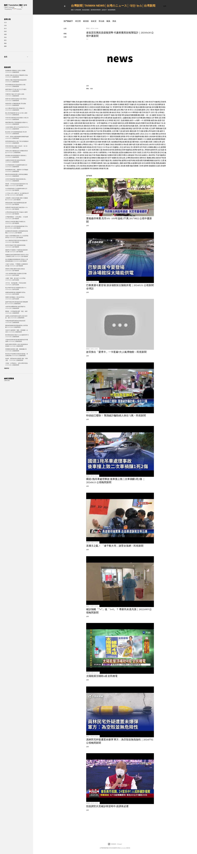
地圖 (112, 115)
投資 (156, 104)
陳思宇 (127, 104)
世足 (136, 102)
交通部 (119, 155)
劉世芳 (134, 118)
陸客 (150, 142)
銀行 (91, 136)
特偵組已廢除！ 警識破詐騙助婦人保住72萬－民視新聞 (116, 415)
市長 (77, 158)
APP (72, 134)
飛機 (104, 110)
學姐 (119, 160)
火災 (150, 128)
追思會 (121, 152)
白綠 (110, 104)
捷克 (159, 166)
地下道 (96, 131)
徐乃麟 (115, 139)
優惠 (131, 131)
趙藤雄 (125, 118)
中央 (162, 123)
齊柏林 (147, 150)
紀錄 (155, 160)
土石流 (135, 110)
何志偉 (139, 104)
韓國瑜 (85, 102)
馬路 (146, 128)
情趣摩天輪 (90, 115)
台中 (70, 112)
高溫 (124, 126)
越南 (81, 102)
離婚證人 (116, 163)
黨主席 (89, 126)
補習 (94, 120)
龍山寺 (68, 134)
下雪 (95, 144)
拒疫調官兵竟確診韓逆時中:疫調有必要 (107, 806)
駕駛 (142, 131)
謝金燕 (138, 123)
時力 (97, 152)
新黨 (116, 144)
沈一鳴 (66, 166)
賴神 (93, 160)
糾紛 (72, 131)
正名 (146, 134)
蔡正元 (87, 107)
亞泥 (163, 120)
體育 (5, 40)
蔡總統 (80, 147)
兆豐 (145, 120)
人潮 (140, 126)
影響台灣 (147, 131)
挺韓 (139, 163)
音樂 (97, 150)
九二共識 (105, 104)
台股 (88, 128)
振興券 (146, 166)
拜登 (91, 168)
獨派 (84, 123)
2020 (129, 112)
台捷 (82, 168)
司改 (68, 118)
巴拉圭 (99, 147)
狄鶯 (137, 160)
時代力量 (104, 118)
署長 (88, 136)
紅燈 (162, 136)
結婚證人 (145, 155)
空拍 (136, 155)
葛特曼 (99, 104)
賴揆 (84, 147)
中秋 (76, 118)
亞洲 (104, 128)
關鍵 (102, 155)
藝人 (74, 158)
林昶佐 (136, 158)
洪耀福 (129, 107)
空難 (68, 142)
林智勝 (104, 142)
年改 (97, 112)
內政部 (153, 131)
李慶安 (85, 118)
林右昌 (80, 126)
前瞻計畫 (74, 147)
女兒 (106, 120)
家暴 (102, 120)
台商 (101, 126)
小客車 (151, 110)
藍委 (159, 120)
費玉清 (110, 139)
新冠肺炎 (89, 166)
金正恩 (82, 142)
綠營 (137, 134)
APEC (78, 142)
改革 (125, 147)
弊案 (148, 120)
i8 (71, 139)
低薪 (162, 150)
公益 (107, 163)
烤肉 (102, 139)
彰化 (123, 123)
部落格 (103, 107)
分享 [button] (65, 28)
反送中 (97, 160)
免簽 (90, 155)
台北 (158, 147)
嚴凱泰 (71, 104)
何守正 (103, 144)
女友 (97, 126)
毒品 (137, 107)
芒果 (143, 112)
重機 (130, 123)
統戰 (141, 160)
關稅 (74, 102)
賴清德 (86, 21)
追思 (124, 131)
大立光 (66, 158)
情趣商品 (162, 155)
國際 (70, 158)
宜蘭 (84, 158)
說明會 (122, 136)
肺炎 (114, 21)
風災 (115, 120)
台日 (70, 155)
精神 (153, 136)
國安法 (120, 144)
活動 (111, 163)
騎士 (106, 152)
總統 (155, 147)
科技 (101, 128)
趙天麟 (132, 142)
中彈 (111, 102)
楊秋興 (99, 163)
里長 (93, 112)
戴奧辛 (134, 139)
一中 (141, 120)
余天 (111, 147)
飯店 (106, 155)
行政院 (138, 152)
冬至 (143, 163)
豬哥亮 (154, 150)
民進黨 (74, 107)
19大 (144, 139)
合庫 (159, 142)
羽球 (104, 134)
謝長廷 (82, 155)
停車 (101, 131)
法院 (72, 118)
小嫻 (98, 144)
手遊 (157, 155)
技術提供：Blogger (116, 844)
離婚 (107, 144)
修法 (72, 128)
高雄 (104, 150)
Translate (19, 9)
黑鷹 (157, 163)
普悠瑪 (163, 102)
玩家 (134, 128)
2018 (103, 147)
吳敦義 (88, 147)
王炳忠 (111, 144)
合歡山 (90, 144)
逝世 (127, 131)
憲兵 (117, 126)
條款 (143, 136)
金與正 (117, 166)
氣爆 (161, 128)
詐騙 (132, 102)
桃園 (141, 107)
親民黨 (109, 118)
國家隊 (86, 168)
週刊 (68, 120)
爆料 (72, 120)
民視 (113, 150)
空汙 (138, 131)
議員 (86, 112)
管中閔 (124, 107)
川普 (155, 112)
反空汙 (90, 104)
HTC (108, 136)
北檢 (101, 112)
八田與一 (79, 152)
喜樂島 (85, 104)
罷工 (143, 102)
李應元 (124, 155)
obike (76, 150)
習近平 (147, 112)
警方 (95, 136)
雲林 (161, 110)
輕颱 (118, 134)
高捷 (79, 150)
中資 (72, 163)
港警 (141, 158)
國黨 (72, 126)
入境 (113, 131)
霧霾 (79, 144)
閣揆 (95, 134)
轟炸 (114, 102)
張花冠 (159, 115)
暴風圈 (113, 134)
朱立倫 (163, 152)
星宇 (109, 158)
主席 (152, 112)
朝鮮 (99, 142)
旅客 (134, 131)
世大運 (133, 147)
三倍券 (140, 166)
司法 (148, 152)
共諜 (139, 155)
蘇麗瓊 (69, 144)
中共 (88, 163)
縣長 (81, 158)
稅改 (88, 134)
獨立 (163, 112)
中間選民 (93, 163)
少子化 (109, 123)
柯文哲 (78, 21)
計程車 (80, 118)
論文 (86, 160)
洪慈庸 (68, 128)
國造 (139, 115)
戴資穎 (99, 134)
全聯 (159, 126)
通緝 (122, 102)
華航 (81, 163)
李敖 (119, 107)
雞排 (146, 136)
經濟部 (135, 150)
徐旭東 (79, 123)
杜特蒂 (87, 139)
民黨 (76, 126)
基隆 (85, 126)
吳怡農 (123, 166)
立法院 (144, 152)
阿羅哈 (108, 134)
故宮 (89, 150)
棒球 (137, 147)
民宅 (131, 110)
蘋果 (136, 126)
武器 (116, 115)
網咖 (95, 139)
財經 (5, 31)
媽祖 (134, 160)
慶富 (147, 142)
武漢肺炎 (72, 166)
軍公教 (80, 136)
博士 (111, 160)
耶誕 (65, 144)
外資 (133, 107)
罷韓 (136, 163)
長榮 (102, 160)
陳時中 (95, 166)
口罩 (77, 166)
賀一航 (148, 104)
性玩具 (95, 142)
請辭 (130, 144)
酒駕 (107, 110)
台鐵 (81, 134)
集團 (129, 102)
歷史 (153, 155)
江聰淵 (155, 142)
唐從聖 (120, 139)
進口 (79, 120)
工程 (122, 112)
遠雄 (153, 139)
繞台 (128, 147)
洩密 (104, 112)
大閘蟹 (129, 139)
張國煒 (114, 158)
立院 (67, 126)
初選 (162, 144)
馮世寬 (73, 142)
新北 (159, 152)
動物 (143, 104)
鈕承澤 (66, 104)
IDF (68, 123)
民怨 (118, 112)
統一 (95, 123)
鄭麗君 (162, 139)
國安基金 (91, 102)
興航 (122, 110)
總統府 (116, 142)
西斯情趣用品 (115, 128)
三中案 (74, 144)
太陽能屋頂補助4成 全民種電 (101, 676)
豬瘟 (139, 102)
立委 (162, 160)
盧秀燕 (124, 160)
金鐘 (125, 139)
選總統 (149, 158)
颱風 (108, 21)
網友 (95, 110)
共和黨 (100, 168)
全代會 (131, 136)
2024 (150, 134)
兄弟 (108, 142)
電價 (144, 160)
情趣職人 (116, 147)
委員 (155, 152)
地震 (134, 144)
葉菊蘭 (66, 115)
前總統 (150, 147)
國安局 (112, 136)
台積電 (92, 128)
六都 (104, 163)
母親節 (83, 115)
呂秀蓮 (76, 160)
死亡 (118, 120)
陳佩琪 (140, 139)
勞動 (129, 163)
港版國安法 (153, 166)
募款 (164, 107)
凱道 (120, 150)
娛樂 (5, 34)
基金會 (66, 110)
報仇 (74, 152)
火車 (93, 152)
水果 (90, 112)
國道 (133, 123)
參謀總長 (162, 163)
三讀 (120, 131)
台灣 (159, 112)
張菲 (106, 139)
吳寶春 (76, 104)
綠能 (127, 128)
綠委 (152, 120)
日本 (77, 155)
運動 (99, 158)
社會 (65, 37)
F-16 (134, 120)
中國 (139, 112)
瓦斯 (164, 128)
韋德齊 (163, 166)
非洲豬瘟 (121, 104)
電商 (150, 126)
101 (86, 150)
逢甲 (153, 128)
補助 (119, 123)
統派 (87, 123)
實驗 (100, 102)
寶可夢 (138, 128)
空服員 (106, 160)
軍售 (123, 115)
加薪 (84, 136)
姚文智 (90, 118)
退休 (90, 120)
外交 (121, 147)
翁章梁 (157, 144)
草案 (117, 131)
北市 (153, 118)
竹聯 (91, 139)
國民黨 (160, 104)
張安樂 (158, 136)
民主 (159, 160)
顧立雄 (68, 150)
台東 (120, 126)
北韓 (87, 142)
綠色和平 (107, 115)
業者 (77, 110)
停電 (127, 136)
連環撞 (101, 152)
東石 (89, 160)
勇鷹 (127, 166)
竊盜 (130, 128)
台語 (159, 150)
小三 (65, 120)
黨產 (70, 107)
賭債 (76, 131)
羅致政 (73, 115)
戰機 (132, 115)
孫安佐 (92, 107)
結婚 (68, 131)
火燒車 (87, 131)
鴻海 (84, 128)
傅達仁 (137, 142)
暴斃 (107, 102)
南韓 (125, 163)
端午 (102, 115)
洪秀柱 (66, 155)
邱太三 (90, 110)
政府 (131, 120)
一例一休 (148, 115)
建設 (130, 118)
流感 (122, 120)
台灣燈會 (84, 144)
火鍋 (112, 142)
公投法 (141, 134)
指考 (72, 150)
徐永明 (142, 142)
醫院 (121, 163)
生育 (98, 123)
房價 (163, 118)
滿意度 (68, 147)
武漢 (81, 166)
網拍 (153, 158)
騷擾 (99, 136)
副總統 (126, 152)
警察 (156, 118)
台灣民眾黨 (130, 158)
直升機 (139, 118)
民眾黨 (153, 163)
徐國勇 (148, 139)
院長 (134, 152)
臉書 (65, 123)
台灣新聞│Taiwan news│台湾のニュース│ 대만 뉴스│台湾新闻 (113, 5)
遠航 (115, 110)
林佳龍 (82, 112)
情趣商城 (103, 123)
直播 (157, 158)
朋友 (156, 120)
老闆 (68, 152)
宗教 (157, 131)
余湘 (132, 163)
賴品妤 (71, 160)
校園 (79, 107)
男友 (94, 126)
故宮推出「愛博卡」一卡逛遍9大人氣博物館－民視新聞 (116, 352)
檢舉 (139, 150)
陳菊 (111, 110)
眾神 (123, 150)
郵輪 (108, 128)
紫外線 (128, 126)
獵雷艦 (157, 139)
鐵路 (102, 158)
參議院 (77, 168)
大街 (143, 128)
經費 (126, 123)
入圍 (75, 123)
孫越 (107, 107)
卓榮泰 (115, 104)
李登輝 (115, 107)
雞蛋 (83, 107)
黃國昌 (126, 120)
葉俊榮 (117, 136)
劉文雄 (108, 150)
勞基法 (122, 134)
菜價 (91, 134)
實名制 (108, 166)
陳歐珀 (94, 158)
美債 (77, 102)
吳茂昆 (97, 107)
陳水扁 (145, 107)
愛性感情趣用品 (69, 168)
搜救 (144, 118)
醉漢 (81, 110)
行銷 (143, 126)
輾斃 (148, 160)
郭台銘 (101, 21)
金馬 (163, 142)
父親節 (97, 115)
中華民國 (134, 112)
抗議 (84, 163)
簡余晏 (125, 144)
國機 (135, 115)
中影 (74, 112)
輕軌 (92, 131)
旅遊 (86, 155)
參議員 (127, 115)
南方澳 (76, 163)
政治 (5, 28)
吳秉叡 (78, 115)
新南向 (105, 126)
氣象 (133, 126)
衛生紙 (145, 144)
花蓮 (137, 144)
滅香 (161, 131)
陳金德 (121, 142)
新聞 (116, 150)
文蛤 (96, 102)
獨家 (75, 136)
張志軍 (148, 123)
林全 (131, 152)
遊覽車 (110, 155)
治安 (160, 118)
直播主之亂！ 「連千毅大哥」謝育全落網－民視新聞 (114, 545)
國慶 (77, 139)
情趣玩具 (133, 104)
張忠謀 (81, 139)
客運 (115, 155)
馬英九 (145, 147)
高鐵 (113, 152)
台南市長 (151, 144)
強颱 (153, 134)
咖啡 (83, 131)
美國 (74, 155)
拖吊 (79, 131)
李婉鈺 (98, 155)
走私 (118, 110)
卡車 (109, 152)
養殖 (157, 134)
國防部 (99, 110)
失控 (152, 104)
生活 (5, 22)
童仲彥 (98, 120)
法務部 (85, 110)
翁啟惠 (115, 118)
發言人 (120, 118)
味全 (144, 158)
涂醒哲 (154, 115)
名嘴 (129, 155)
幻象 (65, 142)
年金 (107, 147)
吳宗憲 (119, 158)
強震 (141, 144)
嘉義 (117, 152)
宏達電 (103, 136)
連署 (95, 104)
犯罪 (125, 102)
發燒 (103, 166)
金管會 (161, 134)
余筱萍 (129, 160)
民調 (125, 112)
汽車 (125, 110)
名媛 (104, 102)
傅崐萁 (148, 118)
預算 (77, 112)
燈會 (147, 102)
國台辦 (153, 123)
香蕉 (118, 102)
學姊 (81, 104)
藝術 (65, 118)
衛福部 (115, 123)
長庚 (93, 150)
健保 (132, 155)
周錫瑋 (156, 110)
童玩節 (89, 158)
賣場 (104, 131)
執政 (158, 123)
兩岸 (91, 123)
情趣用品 (157, 102)
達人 (143, 150)
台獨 (68, 139)
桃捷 (83, 150)
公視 (147, 110)
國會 (142, 115)
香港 (152, 152)
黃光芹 (151, 102)
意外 (65, 131)
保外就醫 (155, 107)
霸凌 (150, 155)
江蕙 (100, 150)
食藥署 (76, 134)
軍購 (119, 115)
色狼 (76, 120)
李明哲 (110, 120)
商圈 (157, 128)
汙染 (163, 115)
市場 (93, 155)
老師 (86, 120)
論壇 (68, 163)
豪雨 (143, 110)
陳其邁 (127, 142)
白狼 (150, 136)
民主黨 (106, 168)
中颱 (84, 134)
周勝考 (143, 123)
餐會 (160, 107)
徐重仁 (155, 126)
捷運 (162, 147)
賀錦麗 (95, 168)
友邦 (141, 147)
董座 (97, 128)
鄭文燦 (108, 112)
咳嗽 (100, 166)
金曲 (71, 123)
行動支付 (70, 136)
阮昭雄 (115, 160)
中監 (70, 110)
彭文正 (81, 160)
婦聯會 (108, 131)
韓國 (91, 142)
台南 (90, 152)
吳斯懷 (147, 163)
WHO (113, 166)
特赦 (149, 107)
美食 (147, 126)
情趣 (74, 110)
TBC (111, 107)
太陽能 (122, 128)
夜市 (106, 158)
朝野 (138, 120)
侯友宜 (93, 21)
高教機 (135, 166)
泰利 (127, 134)
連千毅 (161, 158)
